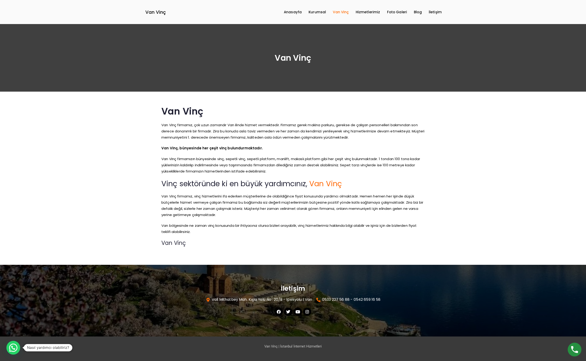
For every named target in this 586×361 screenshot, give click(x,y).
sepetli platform (261, 158)
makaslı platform (305, 158)
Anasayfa (293, 12)
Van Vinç (155, 12)
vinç (220, 158)
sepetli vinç (235, 158)
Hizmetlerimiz (368, 12)
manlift (283, 158)
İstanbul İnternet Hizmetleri (301, 346)
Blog (418, 12)
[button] (13, 348)
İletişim (435, 12)
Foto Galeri (397, 12)
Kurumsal (317, 12)
